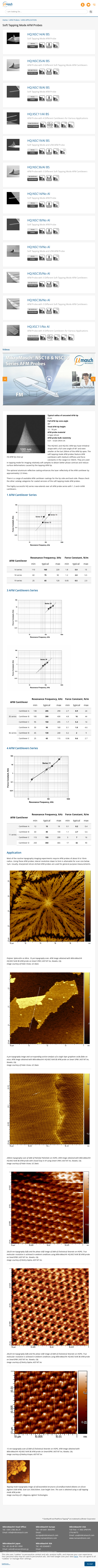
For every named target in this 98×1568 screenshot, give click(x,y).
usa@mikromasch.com (84, 1535)
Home (5, 20)
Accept (90, 1564)
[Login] (83, 5)
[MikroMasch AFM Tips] (7, 4)
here (76, 1556)
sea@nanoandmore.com (46, 1552)
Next (93, 379)
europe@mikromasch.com (47, 1535)
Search (91, 12)
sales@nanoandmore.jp (18, 1549)
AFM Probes (14, 20)
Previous (5, 379)
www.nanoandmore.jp (12, 1552)
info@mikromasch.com (18, 1532)
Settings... (6, 1564)
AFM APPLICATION (29, 20)
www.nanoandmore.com (46, 1538)
